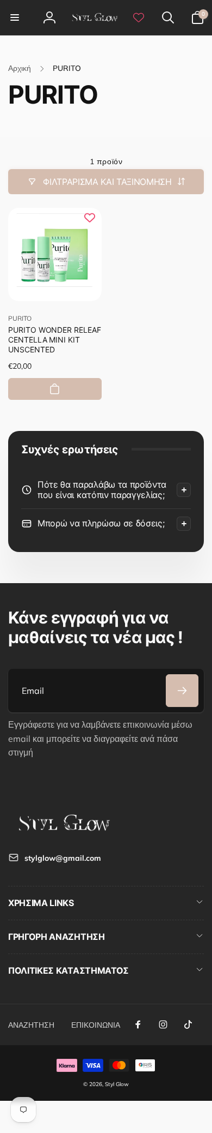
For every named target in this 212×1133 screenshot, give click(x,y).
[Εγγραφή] (182, 690)
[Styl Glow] (62, 830)
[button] (15, 17)
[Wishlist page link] (138, 17)
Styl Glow (117, 1084)
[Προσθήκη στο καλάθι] (55, 389)
